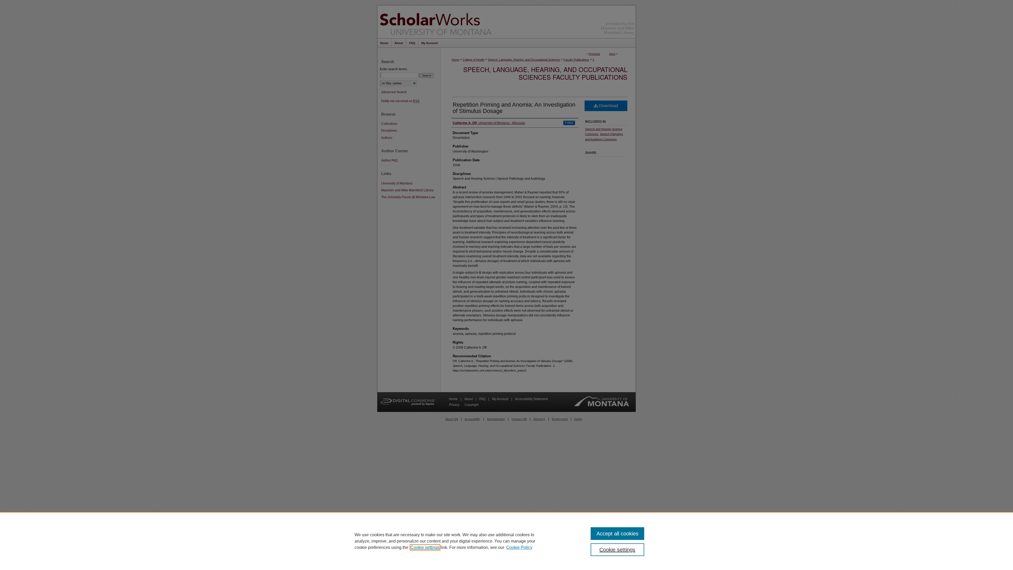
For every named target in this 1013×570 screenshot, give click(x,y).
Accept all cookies (617, 533)
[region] (506, 541)
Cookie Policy (519, 547)
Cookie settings (424, 547)
